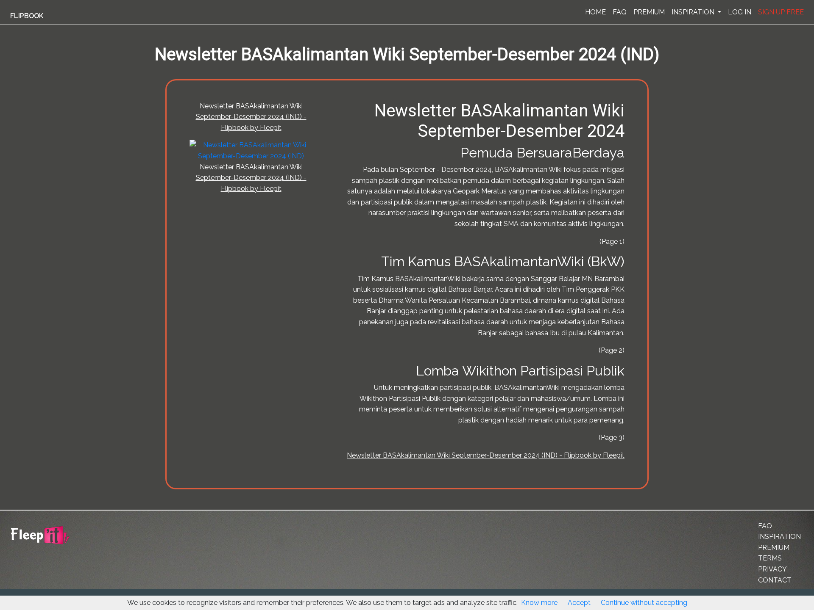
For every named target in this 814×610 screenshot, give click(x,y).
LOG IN (739, 12)
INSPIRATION (694, 12)
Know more (539, 603)
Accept (579, 603)
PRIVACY (772, 569)
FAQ (620, 12)
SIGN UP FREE (781, 12)
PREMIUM (649, 12)
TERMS (770, 558)
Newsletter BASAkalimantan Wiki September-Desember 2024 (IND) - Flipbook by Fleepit (251, 117)
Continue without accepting (644, 603)
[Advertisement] (44, 209)
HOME (595, 12)
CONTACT (775, 580)
